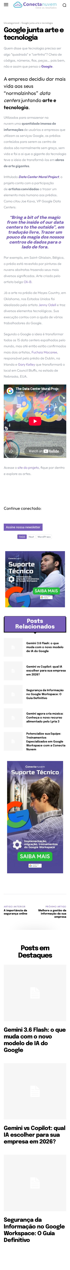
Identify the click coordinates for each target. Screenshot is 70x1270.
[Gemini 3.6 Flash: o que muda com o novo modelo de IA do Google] (13, 647)
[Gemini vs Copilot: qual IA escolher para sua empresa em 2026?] (13, 670)
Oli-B (27, 282)
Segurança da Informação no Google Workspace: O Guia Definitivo (45, 694)
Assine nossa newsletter (23, 527)
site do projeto (28, 467)
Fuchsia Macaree (44, 352)
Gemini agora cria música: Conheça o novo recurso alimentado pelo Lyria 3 (44, 717)
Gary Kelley (26, 364)
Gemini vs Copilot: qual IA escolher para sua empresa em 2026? (46, 670)
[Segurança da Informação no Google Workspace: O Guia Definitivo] (13, 694)
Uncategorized (11, 23)
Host (31, 536)
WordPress (44, 536)
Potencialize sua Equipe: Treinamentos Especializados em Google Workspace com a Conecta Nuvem (45, 741)
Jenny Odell (47, 305)
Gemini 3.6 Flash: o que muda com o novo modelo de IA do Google (44, 647)
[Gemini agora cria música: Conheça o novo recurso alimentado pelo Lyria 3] (13, 717)
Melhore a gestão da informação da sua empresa (52, 913)
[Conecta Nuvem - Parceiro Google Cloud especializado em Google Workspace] (35, 5)
